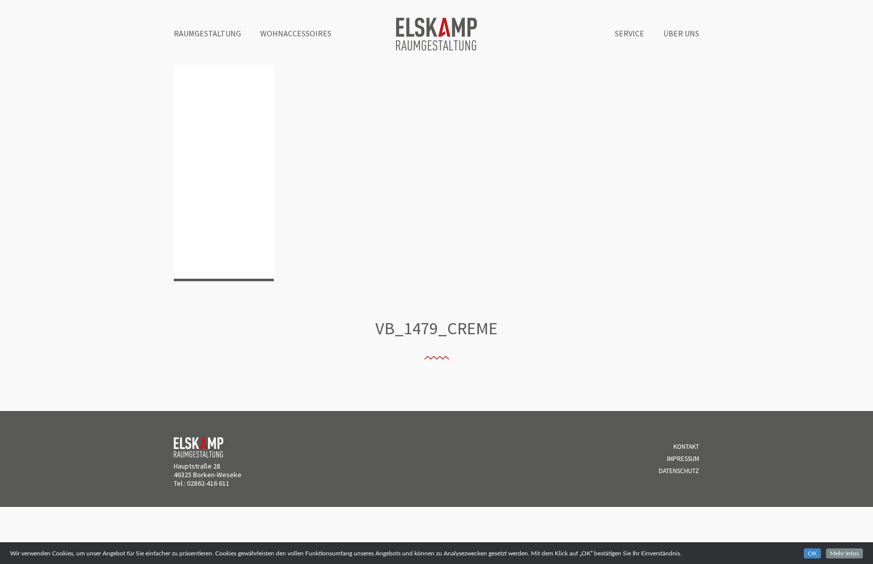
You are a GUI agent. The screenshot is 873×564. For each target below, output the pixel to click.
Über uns (681, 33)
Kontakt (686, 446)
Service (629, 33)
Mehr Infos (844, 553)
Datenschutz (679, 471)
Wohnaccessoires (295, 33)
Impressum (683, 458)
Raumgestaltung (207, 33)
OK (812, 553)
